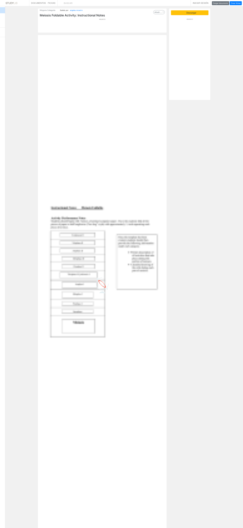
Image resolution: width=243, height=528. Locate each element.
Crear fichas (236, 3)
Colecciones (2, 23)
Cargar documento (220, 3)
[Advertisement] (102, 26)
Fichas (51, 3)
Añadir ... (158, 12)
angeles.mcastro (76, 10)
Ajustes (2, 42)
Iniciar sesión (200, 3)
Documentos (38, 3)
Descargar (191, 12)
